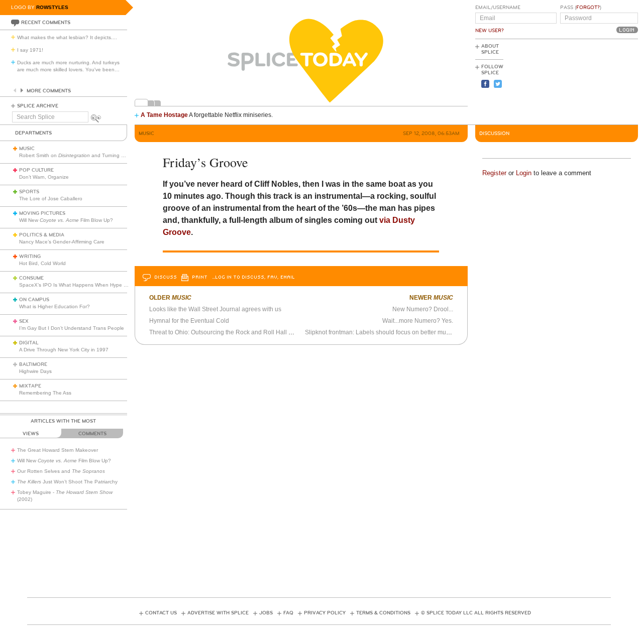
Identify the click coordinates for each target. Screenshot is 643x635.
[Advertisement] (593, 80)
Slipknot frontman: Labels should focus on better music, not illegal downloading (412, 332)
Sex (24, 321)
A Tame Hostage (164, 114)
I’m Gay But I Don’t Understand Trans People (71, 328)
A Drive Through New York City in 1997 (64, 349)
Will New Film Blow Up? (66, 220)
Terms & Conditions (383, 613)
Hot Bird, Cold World (42, 263)
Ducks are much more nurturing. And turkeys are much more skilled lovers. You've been (68, 66)
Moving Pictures (42, 213)
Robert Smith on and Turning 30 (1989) (81, 155)
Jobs (266, 613)
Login (523, 173)
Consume (31, 278)
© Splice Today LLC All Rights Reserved (476, 613)
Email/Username (497, 8)
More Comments (49, 91)
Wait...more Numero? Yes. (417, 320)
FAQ (288, 613)
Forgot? (588, 8)
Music (27, 149)
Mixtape (30, 386)
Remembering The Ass (45, 393)
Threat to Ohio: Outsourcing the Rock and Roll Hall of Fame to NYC (240, 332)
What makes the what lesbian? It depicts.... (67, 37)
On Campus (34, 300)
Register (494, 173)
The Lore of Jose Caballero (50, 198)
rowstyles (52, 7)
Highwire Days (35, 371)
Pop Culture (36, 170)
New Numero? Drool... (422, 309)
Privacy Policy (325, 613)
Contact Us (161, 613)
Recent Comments (45, 23)
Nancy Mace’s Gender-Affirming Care (61, 241)
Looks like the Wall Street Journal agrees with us (215, 309)
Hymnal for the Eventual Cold (189, 320)
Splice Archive (37, 106)
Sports (29, 192)
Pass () (580, 8)
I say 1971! (30, 50)
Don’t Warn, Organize (44, 177)
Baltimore (33, 364)
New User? (489, 31)
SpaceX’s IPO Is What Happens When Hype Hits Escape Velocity (94, 285)
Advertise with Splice (218, 613)
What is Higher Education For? (54, 306)
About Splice (490, 49)
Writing (30, 256)
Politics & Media (41, 235)
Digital (29, 343)
